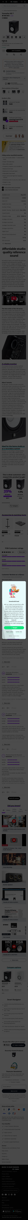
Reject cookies (9, 631)
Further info (19, 631)
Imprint (10, 635)
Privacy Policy (16, 635)
